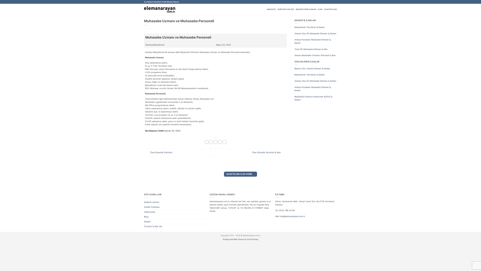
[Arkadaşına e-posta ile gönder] (215, 142)
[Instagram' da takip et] (333, 2)
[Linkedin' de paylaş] (225, 142)
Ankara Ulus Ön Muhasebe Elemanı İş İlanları (315, 33)
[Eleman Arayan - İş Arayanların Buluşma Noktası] (159, 9)
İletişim (147, 221)
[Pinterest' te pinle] (220, 142)
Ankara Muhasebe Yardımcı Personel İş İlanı (315, 55)
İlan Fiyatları (330, 9)
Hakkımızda (149, 212)
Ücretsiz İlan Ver (286, 9)
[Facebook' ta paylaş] (206, 142)
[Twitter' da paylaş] (211, 142)
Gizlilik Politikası (152, 207)
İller (320, 9)
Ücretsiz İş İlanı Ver (153, 226)
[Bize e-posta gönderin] (335, 2)
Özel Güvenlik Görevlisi (161, 152)
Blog (146, 216)
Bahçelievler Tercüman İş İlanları (309, 27)
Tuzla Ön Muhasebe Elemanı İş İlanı (311, 49)
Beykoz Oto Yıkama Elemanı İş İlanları (312, 68)
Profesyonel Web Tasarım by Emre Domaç (240, 239)
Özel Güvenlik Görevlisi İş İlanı (266, 152)
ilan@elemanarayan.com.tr (292, 216)
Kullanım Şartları (151, 202)
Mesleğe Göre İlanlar (306, 9)
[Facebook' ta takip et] (331, 2)
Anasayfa (271, 9)
